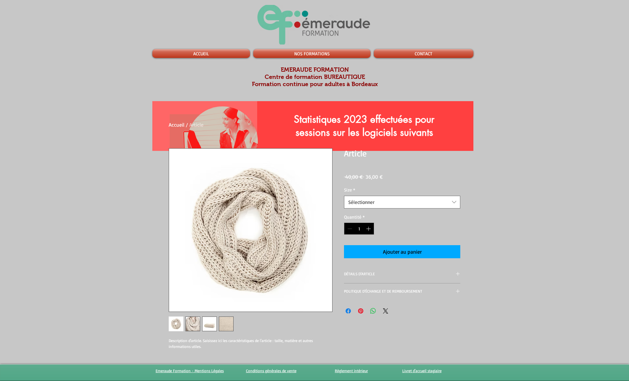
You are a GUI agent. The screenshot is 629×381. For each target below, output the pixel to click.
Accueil (176, 124)
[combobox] (402, 202)
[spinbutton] (359, 228)
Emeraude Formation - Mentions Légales (190, 370)
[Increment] (369, 228)
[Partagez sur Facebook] (348, 311)
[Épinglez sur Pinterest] (361, 311)
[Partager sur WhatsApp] (373, 311)
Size (349, 189)
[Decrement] (349, 228)
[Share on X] (386, 311)
